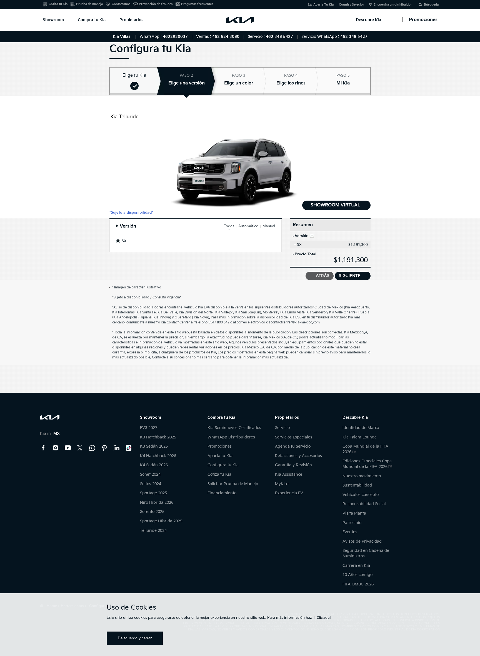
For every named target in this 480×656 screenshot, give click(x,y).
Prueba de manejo (89, 4)
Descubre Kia (368, 20)
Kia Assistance (288, 474)
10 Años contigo (357, 574)
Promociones (220, 446)
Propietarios (131, 20)
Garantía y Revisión (293, 465)
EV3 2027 (148, 427)
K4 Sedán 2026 (154, 465)
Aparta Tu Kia (323, 4)
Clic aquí (324, 618)
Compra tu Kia (92, 20)
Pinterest (104, 448)
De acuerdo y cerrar (135, 638)
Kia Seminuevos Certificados (234, 427)
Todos (229, 226)
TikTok (129, 448)
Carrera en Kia (356, 565)
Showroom (53, 20)
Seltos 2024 (150, 484)
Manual (268, 226)
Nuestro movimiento (361, 476)
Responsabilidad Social (364, 504)
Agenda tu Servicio (293, 446)
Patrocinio (351, 522)
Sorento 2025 (152, 511)
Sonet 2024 (150, 474)
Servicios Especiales (293, 437)
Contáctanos (121, 4)
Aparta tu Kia (220, 455)
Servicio (282, 427)
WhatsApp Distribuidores (231, 437)
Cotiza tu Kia (58, 4)
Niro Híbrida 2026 (156, 502)
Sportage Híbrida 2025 (161, 521)
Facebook (43, 448)
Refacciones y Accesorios (298, 455)
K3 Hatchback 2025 (158, 437)
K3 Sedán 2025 (154, 446)
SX (124, 241)
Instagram (55, 448)
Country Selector (351, 4)
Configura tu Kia (223, 465)
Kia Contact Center (92, 448)
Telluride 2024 (153, 530)
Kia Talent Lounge (359, 437)
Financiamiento (222, 493)
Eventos (349, 532)
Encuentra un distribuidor (393, 4)
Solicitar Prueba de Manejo (233, 484)
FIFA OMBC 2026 (358, 584)
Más (312, 236)
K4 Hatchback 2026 (158, 455)
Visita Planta (354, 513)
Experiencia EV (289, 493)
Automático (248, 226)
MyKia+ (282, 484)
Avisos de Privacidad (362, 541)
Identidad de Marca (360, 427)
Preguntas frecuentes (197, 4)
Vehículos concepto (360, 494)
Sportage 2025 (153, 493)
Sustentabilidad (357, 485)
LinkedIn (116, 448)
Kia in (50, 433)
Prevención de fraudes (155, 4)
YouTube (67, 448)
